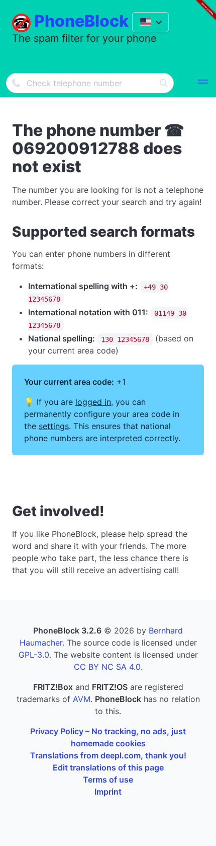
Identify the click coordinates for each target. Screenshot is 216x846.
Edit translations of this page (108, 767)
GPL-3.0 (34, 655)
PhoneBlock (81, 21)
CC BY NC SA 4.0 (107, 667)
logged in (93, 402)
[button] (203, 83)
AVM (81, 699)
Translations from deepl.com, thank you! (108, 755)
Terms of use (108, 779)
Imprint (108, 792)
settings (54, 426)
